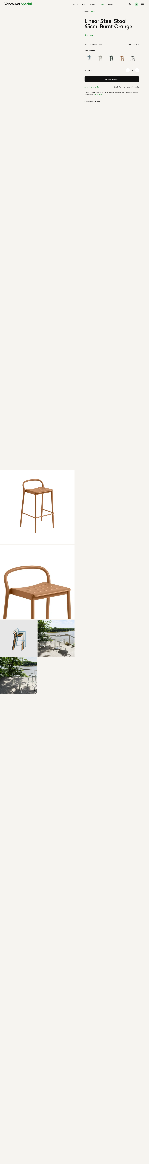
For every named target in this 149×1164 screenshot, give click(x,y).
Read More (98, 94)
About (110, 4)
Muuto (93, 11)
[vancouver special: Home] (18, 4)
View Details (132, 45)
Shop (75, 4)
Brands (92, 4)
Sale (102, 4)
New (84, 4)
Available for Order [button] (111, 79)
